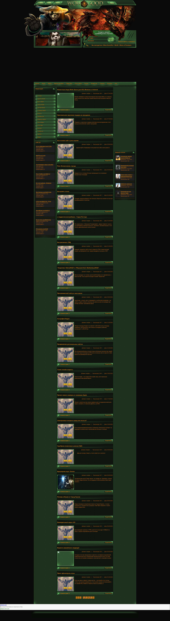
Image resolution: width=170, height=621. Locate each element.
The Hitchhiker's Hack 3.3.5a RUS (44, 164)
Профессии (94, 83)
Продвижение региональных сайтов (70, 344)
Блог (116, 83)
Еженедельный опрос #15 (66, 522)
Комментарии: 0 (65, 135)
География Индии (63, 318)
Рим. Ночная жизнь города (66, 166)
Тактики (86, 83)
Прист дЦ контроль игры (66, 573)
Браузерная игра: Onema (66, 471)
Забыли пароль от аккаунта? (126, 41)
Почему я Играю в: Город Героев (68, 497)
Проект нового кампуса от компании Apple (72, 395)
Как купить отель (63, 191)
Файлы (58, 2)
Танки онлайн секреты (65, 369)
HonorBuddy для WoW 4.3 (43, 210)
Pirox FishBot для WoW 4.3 (43, 174)
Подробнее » (108, 109)
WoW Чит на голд (40, 155)
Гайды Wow (69, 83)
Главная (40, 2)
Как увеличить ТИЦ (64, 242)
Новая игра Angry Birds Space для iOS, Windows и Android (77, 89)
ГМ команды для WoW (42, 229)
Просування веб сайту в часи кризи (69, 293)
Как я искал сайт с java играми (68, 140)
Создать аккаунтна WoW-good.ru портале (104, 32)
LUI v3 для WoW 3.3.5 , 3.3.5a (43, 201)
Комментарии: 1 (65, 110)
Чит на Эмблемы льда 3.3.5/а (44, 146)
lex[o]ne (88, 93)
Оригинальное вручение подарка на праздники (73, 115)
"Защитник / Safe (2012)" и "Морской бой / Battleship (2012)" (78, 268)
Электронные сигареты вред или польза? (72, 420)
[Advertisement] (85, 66)
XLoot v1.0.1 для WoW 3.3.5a (43, 219)
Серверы (102, 83)
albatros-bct (3, 605)
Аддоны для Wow (59, 83)
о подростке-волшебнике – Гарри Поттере (72, 217)
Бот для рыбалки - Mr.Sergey (43, 183)
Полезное (109, 83)
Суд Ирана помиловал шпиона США (69, 446)
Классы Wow (78, 83)
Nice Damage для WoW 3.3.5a (43, 192)
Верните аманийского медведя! (68, 548)
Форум (49, 2)
